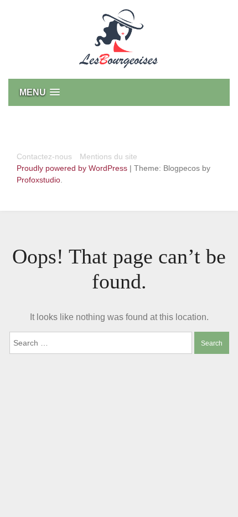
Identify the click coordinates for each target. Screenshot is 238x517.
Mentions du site (108, 156)
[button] (119, 92)
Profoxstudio (38, 179)
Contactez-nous (44, 156)
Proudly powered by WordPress (73, 168)
